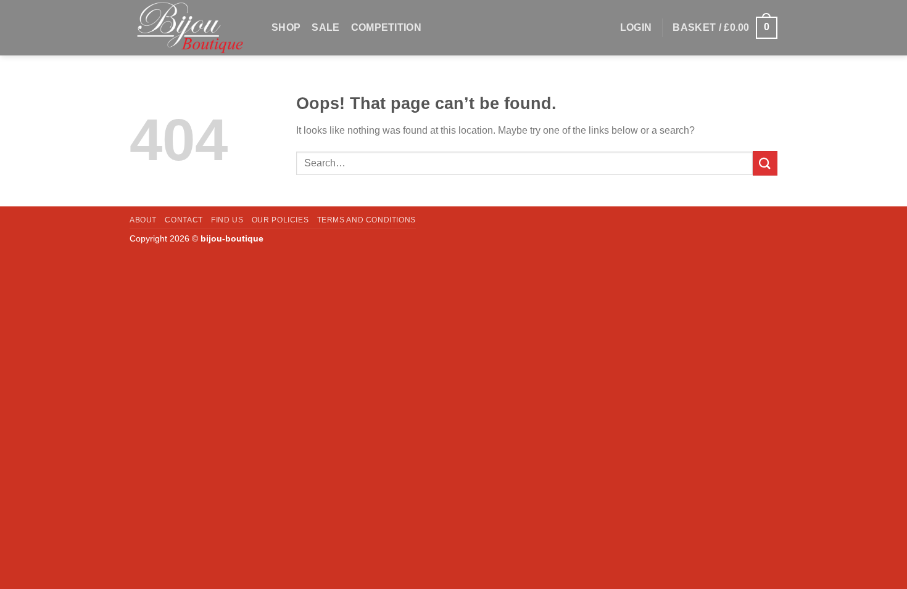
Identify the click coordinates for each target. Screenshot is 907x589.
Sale (325, 27)
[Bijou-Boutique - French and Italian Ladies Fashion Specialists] (191, 27)
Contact (183, 220)
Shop (285, 27)
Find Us (227, 220)
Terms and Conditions (366, 220)
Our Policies (280, 220)
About (143, 220)
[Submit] (765, 163)
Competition (386, 27)
